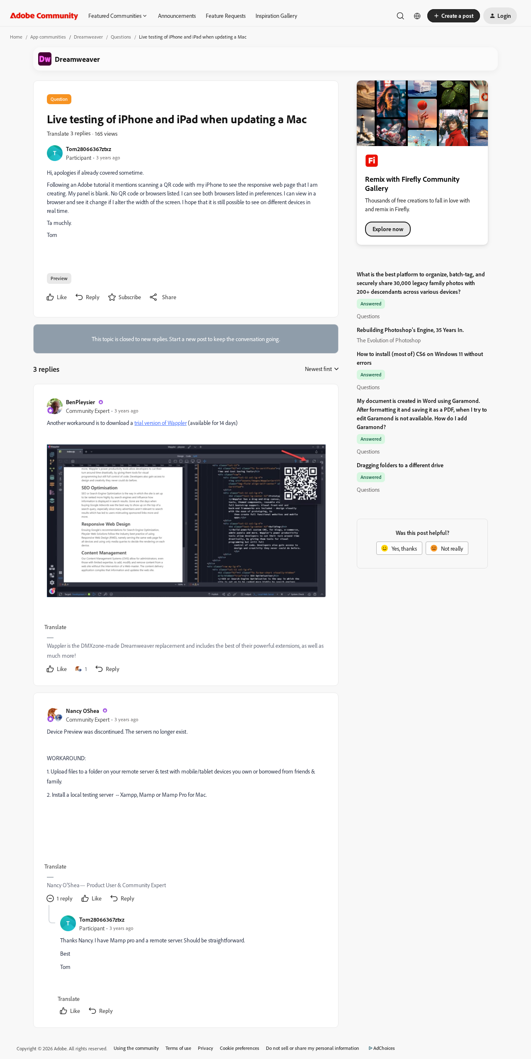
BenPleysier (80, 401)
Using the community (136, 1048)
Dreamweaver (88, 37)
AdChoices (384, 1048)
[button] (453, 15)
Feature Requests (226, 15)
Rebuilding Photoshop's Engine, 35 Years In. (410, 329)
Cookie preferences (239, 1048)
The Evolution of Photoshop (389, 340)
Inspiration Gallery (276, 15)
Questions (121, 37)
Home (16, 37)
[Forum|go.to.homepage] (44, 15)
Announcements (177, 15)
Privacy (205, 1048)
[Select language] (417, 15)
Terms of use (178, 1048)
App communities (48, 37)
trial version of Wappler (160, 422)
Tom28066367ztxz (88, 148)
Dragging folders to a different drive (400, 464)
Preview (59, 278)
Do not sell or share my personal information (312, 1048)
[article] (185, 537)
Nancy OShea (82, 710)
